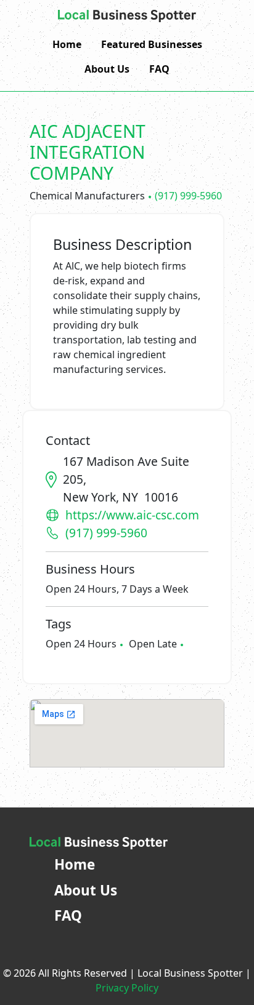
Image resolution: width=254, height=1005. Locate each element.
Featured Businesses (151, 44)
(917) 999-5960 (188, 195)
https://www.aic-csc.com (132, 515)
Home (66, 44)
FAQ (159, 69)
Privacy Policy (127, 988)
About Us (106, 69)
